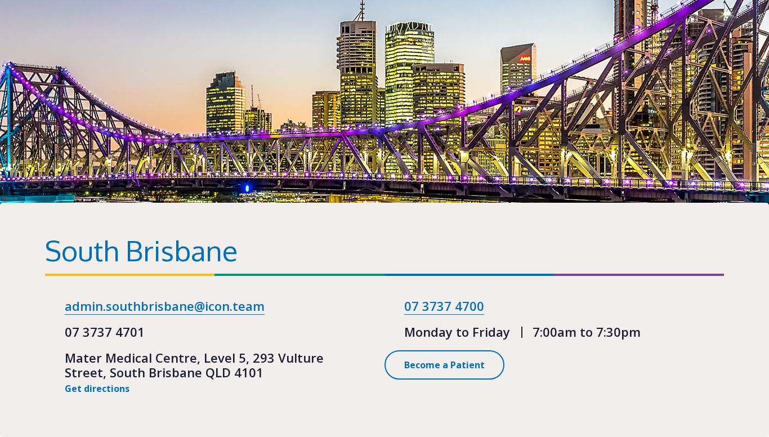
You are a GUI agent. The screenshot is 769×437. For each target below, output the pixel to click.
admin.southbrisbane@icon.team (165, 305)
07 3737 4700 (444, 305)
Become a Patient (444, 365)
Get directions (98, 388)
